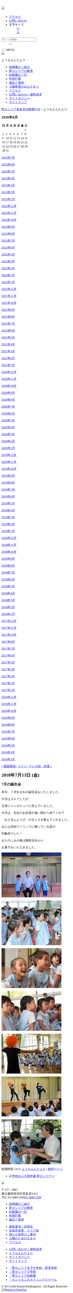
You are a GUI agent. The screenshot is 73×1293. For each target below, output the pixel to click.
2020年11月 (8, 379)
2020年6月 (8, 413)
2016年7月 (8, 731)
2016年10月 (8, 710)
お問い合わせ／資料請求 (25, 94)
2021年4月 (8, 344)
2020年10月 (8, 385)
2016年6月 (8, 738)
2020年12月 (8, 372)
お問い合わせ (18, 20)
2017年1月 (8, 690)
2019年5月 (8, 503)
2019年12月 (8, 455)
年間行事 (15, 1215)
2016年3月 (8, 759)
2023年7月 (8, 157)
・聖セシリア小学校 (22, 1271)
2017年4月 (8, 669)
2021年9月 (8, 309)
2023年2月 (8, 192)
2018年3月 (8, 600)
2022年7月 (8, 240)
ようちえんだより (34, 1169)
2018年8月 (8, 565)
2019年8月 (8, 482)
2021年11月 (8, 296)
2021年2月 (8, 358)
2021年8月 (8, 316)
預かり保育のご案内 (22, 1234)
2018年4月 (8, 593)
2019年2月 (8, 524)
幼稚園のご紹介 (19, 1204)
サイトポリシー (19, 98)
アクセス (15, 16)
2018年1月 (8, 614)
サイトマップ (18, 102)
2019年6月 (8, 496)
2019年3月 (8, 517)
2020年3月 (8, 434)
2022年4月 (8, 261)
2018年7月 (8, 572)
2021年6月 (8, 330)
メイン (22, 766)
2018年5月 (8, 586)
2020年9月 (8, 392)
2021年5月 (8, 337)
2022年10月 (8, 219)
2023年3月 (8, 185)
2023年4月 (8, 178)
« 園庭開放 (8, 766)
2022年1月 (8, 282)
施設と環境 (16, 1219)
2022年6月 (8, 247)
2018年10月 (8, 551)
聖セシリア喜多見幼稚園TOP (20, 109)
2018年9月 (8, 558)
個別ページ (55, 1169)
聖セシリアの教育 (21, 1207)
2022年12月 (8, 206)
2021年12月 (8, 289)
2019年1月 (8, 531)
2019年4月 (8, 510)
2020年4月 (8, 427)
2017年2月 (8, 683)
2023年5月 (8, 171)
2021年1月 (8, 365)
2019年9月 (8, 475)
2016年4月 (8, 752)
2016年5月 (8, 745)
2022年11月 (8, 213)
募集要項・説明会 (21, 1226)
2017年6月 (8, 655)
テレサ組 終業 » (40, 766)
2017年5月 (8, 662)
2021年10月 (8, 302)
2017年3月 (8, 676)
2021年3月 (8, 351)
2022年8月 (8, 233)
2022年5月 (8, 254)
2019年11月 (8, 462)
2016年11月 (8, 704)
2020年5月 (8, 420)
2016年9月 (8, 717)
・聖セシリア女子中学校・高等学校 (33, 1267)
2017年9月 (8, 641)
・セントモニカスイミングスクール (33, 1279)
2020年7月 (8, 406)
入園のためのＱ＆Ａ (22, 1238)
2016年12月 (8, 697)
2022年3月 (8, 268)
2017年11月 (8, 627)
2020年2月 (8, 441)
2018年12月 (8, 538)
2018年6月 (8, 579)
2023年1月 (8, 199)
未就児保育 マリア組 (24, 1230)
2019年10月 (8, 468)
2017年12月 (8, 621)
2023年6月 (8, 164)
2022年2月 (8, 275)
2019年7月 (8, 489)
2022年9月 (8, 226)
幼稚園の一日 (18, 1211)
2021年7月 (8, 323)
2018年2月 (8, 607)
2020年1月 (8, 448)
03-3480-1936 (33, 1197)
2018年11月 (8, 545)
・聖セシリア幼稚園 (22, 1275)
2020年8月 (8, 399)
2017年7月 (8, 648)
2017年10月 (8, 634)
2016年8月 (8, 724)
